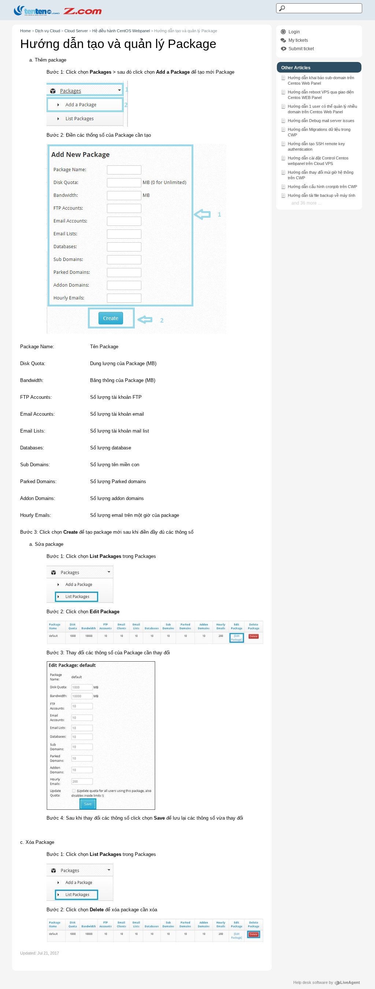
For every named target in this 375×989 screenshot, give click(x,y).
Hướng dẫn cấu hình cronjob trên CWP (322, 186)
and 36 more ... (306, 203)
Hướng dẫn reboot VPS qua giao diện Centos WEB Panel (321, 95)
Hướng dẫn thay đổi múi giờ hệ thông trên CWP (320, 175)
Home (25, 31)
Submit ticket (301, 48)
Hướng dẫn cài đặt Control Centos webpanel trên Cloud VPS (318, 161)
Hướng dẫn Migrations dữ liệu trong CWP (319, 132)
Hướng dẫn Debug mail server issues (321, 120)
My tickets (298, 40)
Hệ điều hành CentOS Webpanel (121, 31)
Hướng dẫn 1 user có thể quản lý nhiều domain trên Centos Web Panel (322, 109)
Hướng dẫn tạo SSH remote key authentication (316, 146)
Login (294, 31)
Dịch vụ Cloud (47, 31)
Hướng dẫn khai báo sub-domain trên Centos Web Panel (321, 80)
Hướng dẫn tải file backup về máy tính (321, 195)
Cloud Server (76, 31)
